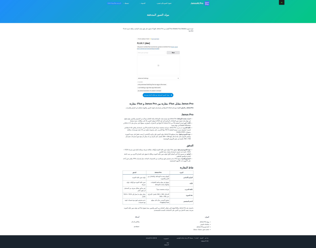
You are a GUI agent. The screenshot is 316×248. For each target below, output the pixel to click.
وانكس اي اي (135, 222)
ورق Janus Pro (204, 222)
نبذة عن (206, 238)
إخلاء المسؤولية (204, 241)
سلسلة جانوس (204, 224)
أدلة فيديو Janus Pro (203, 227)
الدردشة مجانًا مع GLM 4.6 (114, 3)
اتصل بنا (196, 238)
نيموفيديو (136, 226)
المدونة (201, 238)
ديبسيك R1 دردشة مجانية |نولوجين (185, 238)
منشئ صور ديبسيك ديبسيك (201, 229)
